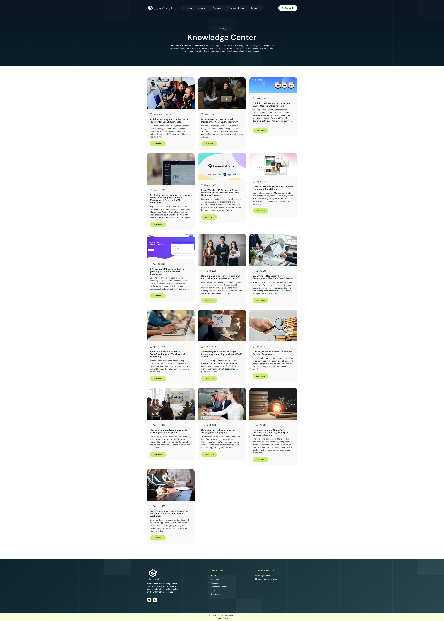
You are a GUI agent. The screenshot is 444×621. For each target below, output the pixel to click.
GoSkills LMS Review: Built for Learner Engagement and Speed (273, 187)
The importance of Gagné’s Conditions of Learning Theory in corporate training (270, 432)
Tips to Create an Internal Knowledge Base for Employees (273, 353)
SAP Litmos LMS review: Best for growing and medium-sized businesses (167, 271)
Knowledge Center (236, 8)
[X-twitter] (155, 600)
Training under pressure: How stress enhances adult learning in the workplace (169, 513)
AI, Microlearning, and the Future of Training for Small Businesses (169, 120)
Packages (217, 8)
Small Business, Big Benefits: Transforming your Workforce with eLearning (168, 354)
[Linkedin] (149, 600)
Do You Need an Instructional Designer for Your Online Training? (219, 120)
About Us (202, 8)
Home (189, 8)
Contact (253, 8)
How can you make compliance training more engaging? (218, 431)
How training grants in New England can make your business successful (220, 277)
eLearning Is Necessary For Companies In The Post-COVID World (273, 277)
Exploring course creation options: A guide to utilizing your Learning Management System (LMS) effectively (170, 199)
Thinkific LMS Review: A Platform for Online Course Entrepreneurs (272, 104)
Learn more (158, 144)
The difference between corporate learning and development (168, 431)
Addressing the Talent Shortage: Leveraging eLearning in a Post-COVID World (221, 354)
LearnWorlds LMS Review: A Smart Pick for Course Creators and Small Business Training (220, 193)
